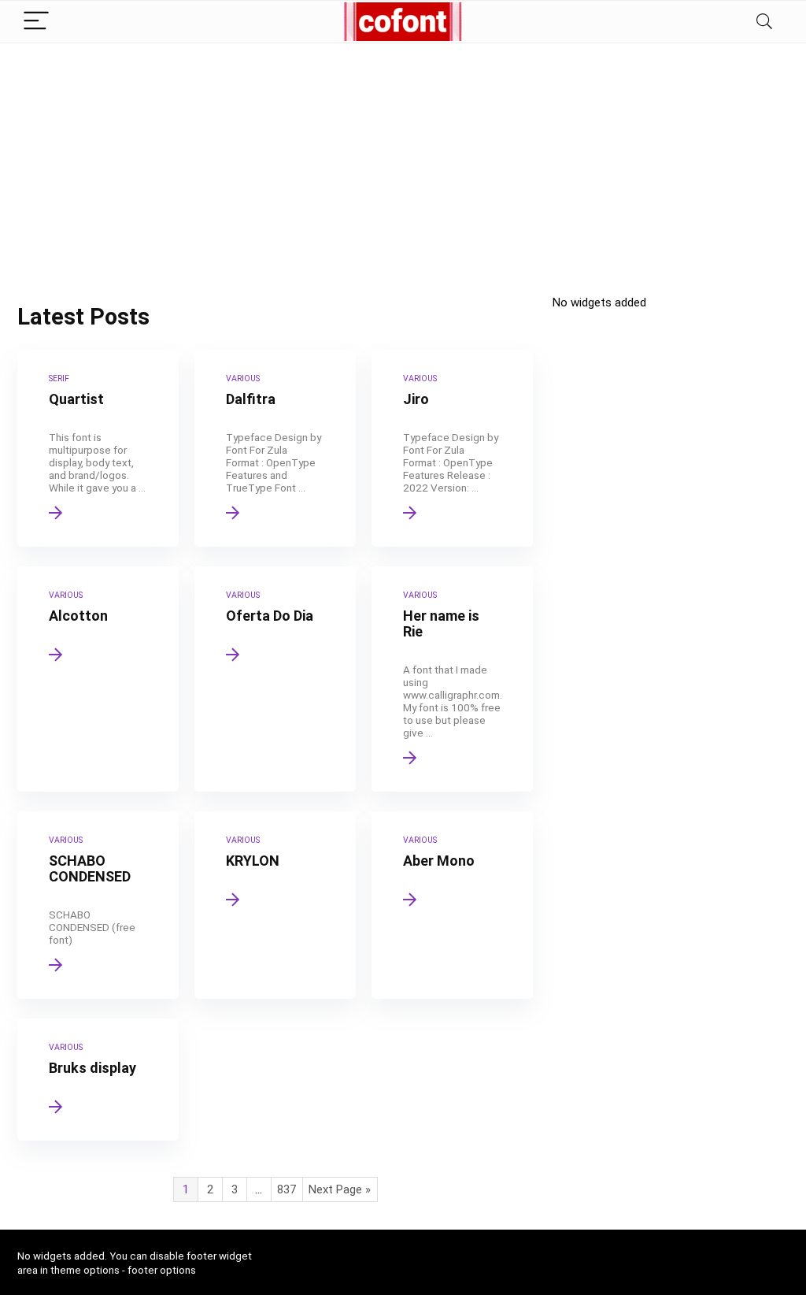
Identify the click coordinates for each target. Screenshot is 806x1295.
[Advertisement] (403, 161)
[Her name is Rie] (452, 679)
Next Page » (340, 1189)
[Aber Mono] (452, 905)
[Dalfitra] (275, 448)
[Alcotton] (98, 679)
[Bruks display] (98, 1080)
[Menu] (36, 22)
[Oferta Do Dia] (275, 679)
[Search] (764, 22)
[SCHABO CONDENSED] (98, 905)
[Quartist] (98, 448)
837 (286, 1189)
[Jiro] (452, 448)
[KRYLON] (275, 905)
